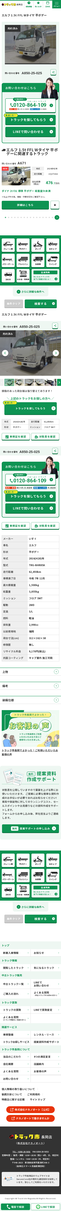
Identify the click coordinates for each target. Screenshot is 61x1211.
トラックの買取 (12, 1010)
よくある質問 (10, 1071)
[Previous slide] (2, 382)
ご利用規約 (33, 1094)
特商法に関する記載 (13, 1099)
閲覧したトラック (13, 968)
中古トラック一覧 (13, 984)
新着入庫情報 (10, 953)
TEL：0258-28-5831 (21, 1151)
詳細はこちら (25, 205)
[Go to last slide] (5, 353)
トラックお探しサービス (16, 1042)
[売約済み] (30, 374)
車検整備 (8, 1034)
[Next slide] (57, 217)
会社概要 (8, 1064)
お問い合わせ (10, 1079)
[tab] (5, 217)
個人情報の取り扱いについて (18, 1089)
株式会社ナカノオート (30, 1143)
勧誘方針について (12, 1094)
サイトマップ (37, 1099)
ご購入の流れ (10, 994)
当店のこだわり (12, 1056)
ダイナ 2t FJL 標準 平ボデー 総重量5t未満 (26, 191)
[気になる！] (55, 205)
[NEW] (16, 183)
